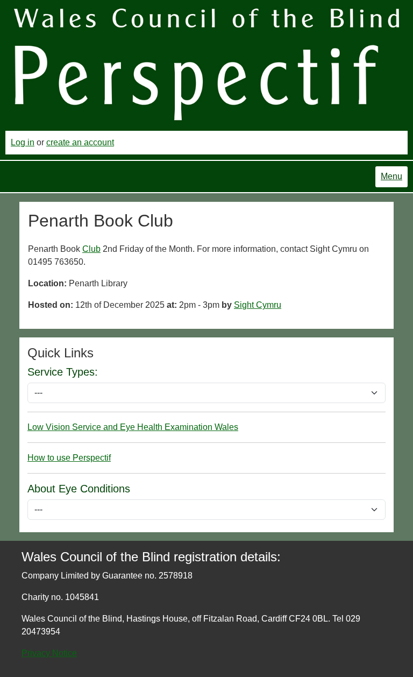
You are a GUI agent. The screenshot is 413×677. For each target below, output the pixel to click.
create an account (80, 142)
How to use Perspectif (69, 457)
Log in (22, 142)
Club (91, 248)
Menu (391, 176)
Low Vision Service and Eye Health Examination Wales (132, 427)
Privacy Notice (49, 653)
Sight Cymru (257, 304)
